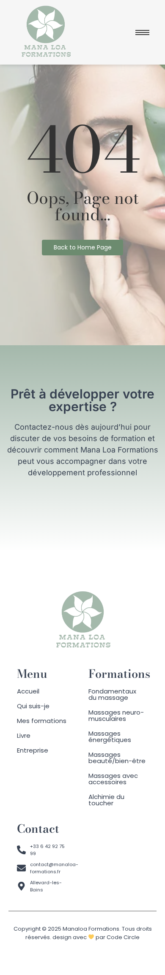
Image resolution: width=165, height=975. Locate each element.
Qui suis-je (33, 705)
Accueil (28, 691)
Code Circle (123, 937)
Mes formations (41, 720)
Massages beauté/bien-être (117, 757)
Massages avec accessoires (113, 778)
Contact (38, 828)
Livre (23, 735)
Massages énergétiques (109, 736)
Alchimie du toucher (106, 799)
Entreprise (32, 750)
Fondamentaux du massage (112, 694)
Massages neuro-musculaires (116, 715)
